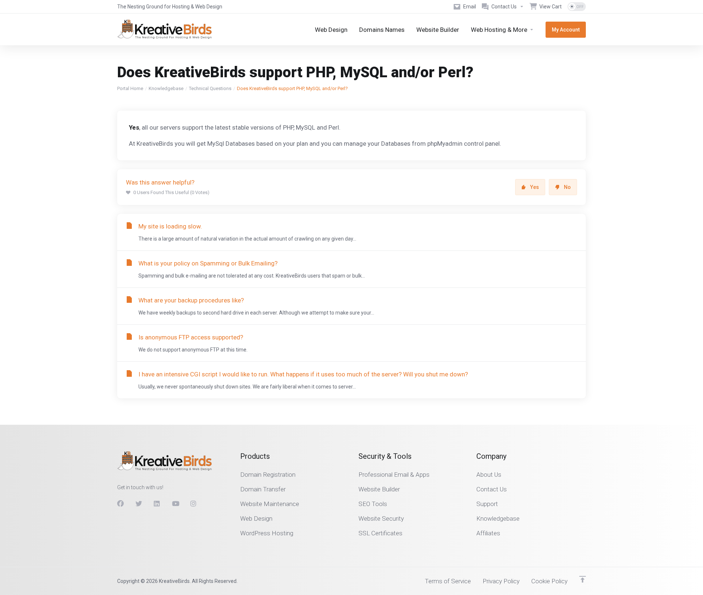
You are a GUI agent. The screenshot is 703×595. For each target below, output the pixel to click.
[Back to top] (582, 579)
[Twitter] (139, 504)
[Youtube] (175, 504)
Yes (534, 187)
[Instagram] (194, 504)
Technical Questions (210, 88)
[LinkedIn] (157, 504)
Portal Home (130, 88)
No (567, 187)
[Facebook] (120, 504)
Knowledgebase (166, 88)
